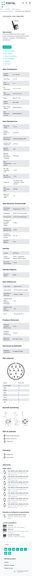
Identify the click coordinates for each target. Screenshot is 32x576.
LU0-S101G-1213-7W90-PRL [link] (23, 11)
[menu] (1, 6)
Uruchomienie (9, 457)
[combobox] (11, 544)
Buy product (7, 47)
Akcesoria (7, 64)
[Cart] (30, 3)
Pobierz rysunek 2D (11, 438)
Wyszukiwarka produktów (6, 11)
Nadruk (6, 562)
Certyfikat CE (9, 441)
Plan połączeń (9, 53)
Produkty (7, 9)
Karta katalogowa (10, 51)
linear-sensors (15, 9)
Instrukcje (7, 61)
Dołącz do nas (8, 568)
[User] (23, 3)
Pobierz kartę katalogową (12, 435)
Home (1, 9)
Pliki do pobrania (9, 58)
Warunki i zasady (9, 565)
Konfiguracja (9, 454)
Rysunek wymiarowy (11, 56)
